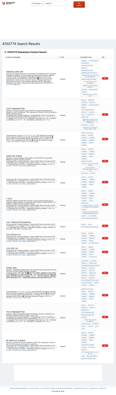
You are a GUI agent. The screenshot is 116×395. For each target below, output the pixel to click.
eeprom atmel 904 (87, 315)
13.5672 (83, 209)
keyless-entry (92, 356)
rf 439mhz (92, 216)
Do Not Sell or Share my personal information (56, 388)
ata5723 (91, 112)
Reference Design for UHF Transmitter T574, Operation (90, 121)
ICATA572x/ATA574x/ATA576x (90, 265)
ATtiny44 (84, 125)
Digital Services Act (81, 388)
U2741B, (9, 84)
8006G (83, 107)
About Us (102, 388)
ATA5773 (91, 270)
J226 (96, 326)
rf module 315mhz (87, 345)
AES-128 (84, 277)
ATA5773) (18, 120)
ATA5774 (84, 273)
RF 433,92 (84, 173)
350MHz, (17, 141)
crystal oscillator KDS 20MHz (90, 164)
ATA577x (84, 68)
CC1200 (92, 173)
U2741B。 (33, 276)
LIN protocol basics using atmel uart (90, 128)
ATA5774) (46, 120)
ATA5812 (91, 285)
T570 (83, 328)
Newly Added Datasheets (19, 388)
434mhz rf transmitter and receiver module (90, 212)
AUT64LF (92, 268)
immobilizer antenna (88, 79)
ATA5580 (84, 92)
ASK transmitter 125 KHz (90, 280)
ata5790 (84, 89)
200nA (91, 142)
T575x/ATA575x (94, 60)
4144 (83, 356)
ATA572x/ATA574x (87, 65)
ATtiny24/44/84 (94, 105)
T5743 (83, 326)
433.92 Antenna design (89, 218)
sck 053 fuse (85, 324)
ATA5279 (92, 275)
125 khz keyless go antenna (90, 82)
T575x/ (53, 277)
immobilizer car (87, 70)
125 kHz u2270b (86, 282)
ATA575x (84, 263)
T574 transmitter (87, 109)
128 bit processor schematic (90, 320)
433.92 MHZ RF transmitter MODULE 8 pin (90, 169)
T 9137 (91, 200)
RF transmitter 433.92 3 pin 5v (90, 352)
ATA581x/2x (85, 63)
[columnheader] (31, 57)
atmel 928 (84, 117)
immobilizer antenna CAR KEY (90, 86)
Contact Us (94, 388)
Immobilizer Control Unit (90, 95)
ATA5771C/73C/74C (29, 135)
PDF (105, 78)
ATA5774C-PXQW (86, 161)
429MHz (24, 141)
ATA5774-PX (90, 114)
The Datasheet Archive (8, 3)
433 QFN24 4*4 (94, 243)
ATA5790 (91, 277)
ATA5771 (84, 216)
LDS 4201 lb (93, 256)
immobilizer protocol (89, 73)
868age (83, 105)
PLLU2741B (84, 260)
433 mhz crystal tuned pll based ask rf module (90, 206)
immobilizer (93, 89)
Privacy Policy (34, 388)
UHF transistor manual (89, 227)
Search (79, 5)
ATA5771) (92, 102)
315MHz (84, 145)
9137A (91, 125)
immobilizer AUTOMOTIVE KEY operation (90, 76)
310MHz (9, 141)
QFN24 (15, 118)
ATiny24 (84, 112)
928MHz (84, 142)
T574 (83, 114)
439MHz (32, 141)
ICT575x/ (93, 260)
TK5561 (96, 282)
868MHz (91, 140)
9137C (90, 224)
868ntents (85, 310)
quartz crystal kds (88, 358)
